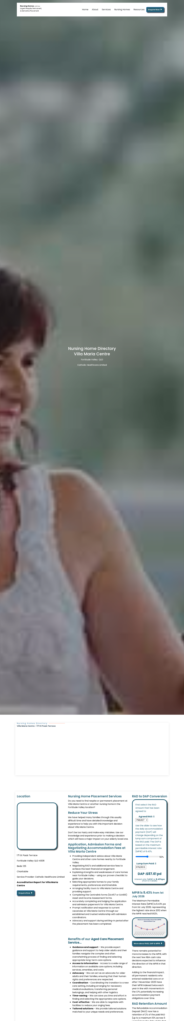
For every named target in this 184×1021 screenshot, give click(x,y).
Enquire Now (154, 9)
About (95, 9)
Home (85, 9)
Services (106, 9)
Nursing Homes (122, 9)
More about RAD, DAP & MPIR (147, 943)
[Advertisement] (92, 748)
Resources (139, 9)
